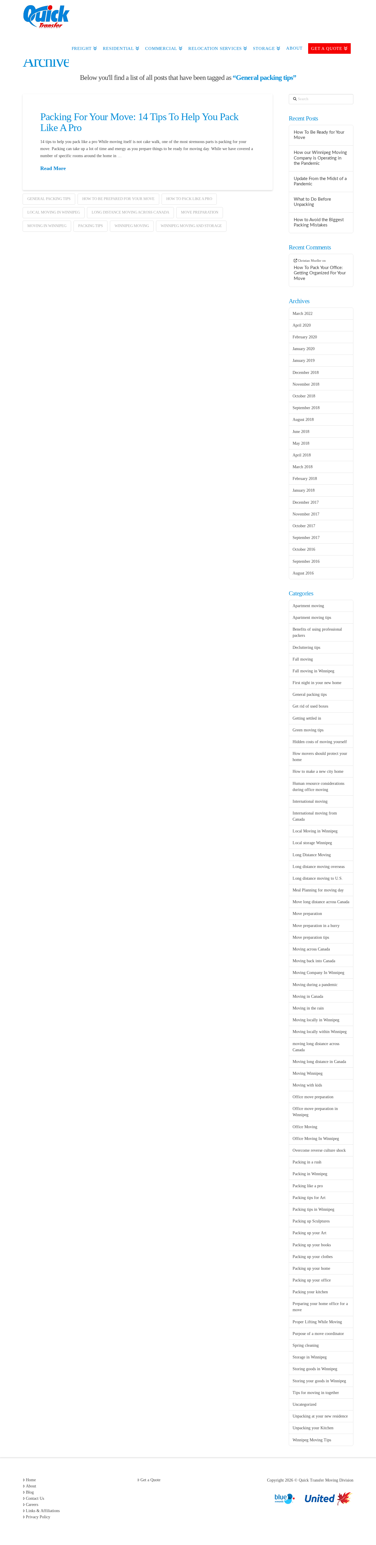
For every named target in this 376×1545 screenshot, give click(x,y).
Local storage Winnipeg (312, 843)
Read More (53, 168)
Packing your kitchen (310, 1292)
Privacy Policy (38, 1517)
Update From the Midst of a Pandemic (320, 182)
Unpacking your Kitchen (313, 1428)
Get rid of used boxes (310, 706)
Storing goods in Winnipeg (315, 1369)
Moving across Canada (311, 949)
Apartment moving (308, 606)
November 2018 (306, 384)
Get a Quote (150, 1480)
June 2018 (301, 431)
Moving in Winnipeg (46, 226)
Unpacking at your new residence (320, 1416)
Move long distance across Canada (321, 902)
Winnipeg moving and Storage (191, 226)
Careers (32, 1504)
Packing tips (90, 226)
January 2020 (304, 349)
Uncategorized (304, 1404)
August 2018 (303, 419)
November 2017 (306, 514)
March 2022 (303, 313)
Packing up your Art (309, 1233)
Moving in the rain (308, 1008)
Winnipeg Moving (132, 226)
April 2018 (302, 455)
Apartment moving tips (312, 617)
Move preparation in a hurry (316, 925)
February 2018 (305, 478)
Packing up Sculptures (311, 1221)
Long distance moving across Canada (130, 212)
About (31, 1486)
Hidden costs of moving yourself (320, 742)
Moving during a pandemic (315, 985)
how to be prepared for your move (118, 199)
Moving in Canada (308, 996)
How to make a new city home (318, 771)
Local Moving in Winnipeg (53, 212)
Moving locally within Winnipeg (320, 1032)
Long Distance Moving (312, 855)
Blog (30, 1492)
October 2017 (304, 526)
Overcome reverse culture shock (319, 1150)
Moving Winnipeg (308, 1073)
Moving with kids (307, 1085)
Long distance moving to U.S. (318, 878)
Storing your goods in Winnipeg (319, 1381)
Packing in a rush (307, 1162)
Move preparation (307, 913)
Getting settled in (307, 718)
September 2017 (306, 537)
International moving (310, 801)
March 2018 (303, 467)
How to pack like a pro (189, 199)
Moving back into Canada (314, 961)
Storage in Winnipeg (310, 1357)
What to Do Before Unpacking (312, 202)
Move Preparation (199, 212)
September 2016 (306, 561)
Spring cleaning (306, 1345)
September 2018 (306, 408)
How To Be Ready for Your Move (319, 135)
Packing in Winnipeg (310, 1174)
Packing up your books (312, 1245)
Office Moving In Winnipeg (316, 1138)
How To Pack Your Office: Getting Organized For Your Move (320, 273)
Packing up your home (311, 1268)
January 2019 (304, 360)
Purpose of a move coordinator (318, 1333)
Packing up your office (312, 1280)
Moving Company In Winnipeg (318, 972)
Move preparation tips (311, 937)
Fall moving (303, 659)
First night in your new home (317, 683)
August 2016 (303, 573)
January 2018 (304, 490)
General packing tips (48, 199)
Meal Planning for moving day (318, 890)
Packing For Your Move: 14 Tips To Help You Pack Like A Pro (139, 122)
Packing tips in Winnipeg (313, 1209)
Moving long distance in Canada (319, 1061)
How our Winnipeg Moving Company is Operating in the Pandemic (320, 158)
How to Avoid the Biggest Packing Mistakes (319, 223)
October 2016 (304, 549)
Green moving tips (308, 730)
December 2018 (306, 372)
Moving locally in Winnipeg (316, 1020)
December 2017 (306, 502)
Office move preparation (313, 1097)
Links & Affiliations (43, 1511)
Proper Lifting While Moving (317, 1322)
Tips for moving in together (316, 1392)
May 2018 (301, 443)
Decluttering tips (306, 647)
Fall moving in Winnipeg (313, 671)
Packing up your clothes (313, 1257)
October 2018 (304, 396)
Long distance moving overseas (319, 866)
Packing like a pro (308, 1186)
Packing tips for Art (309, 1197)
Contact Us (35, 1498)
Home (31, 1480)
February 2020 (305, 337)
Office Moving (305, 1127)
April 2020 (302, 325)
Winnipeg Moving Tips (312, 1440)
